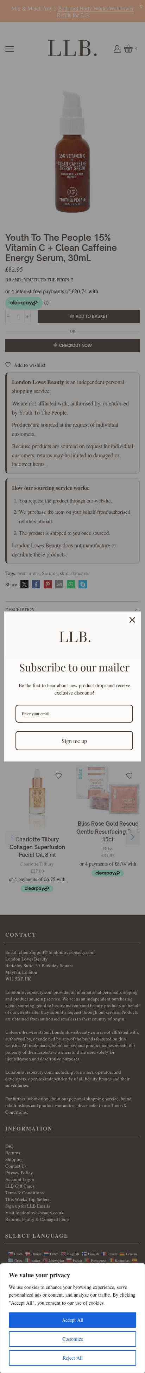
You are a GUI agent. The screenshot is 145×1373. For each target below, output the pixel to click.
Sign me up (74, 740)
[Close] (132, 620)
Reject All (73, 1357)
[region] (72, 1318)
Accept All (72, 1320)
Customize (72, 1339)
